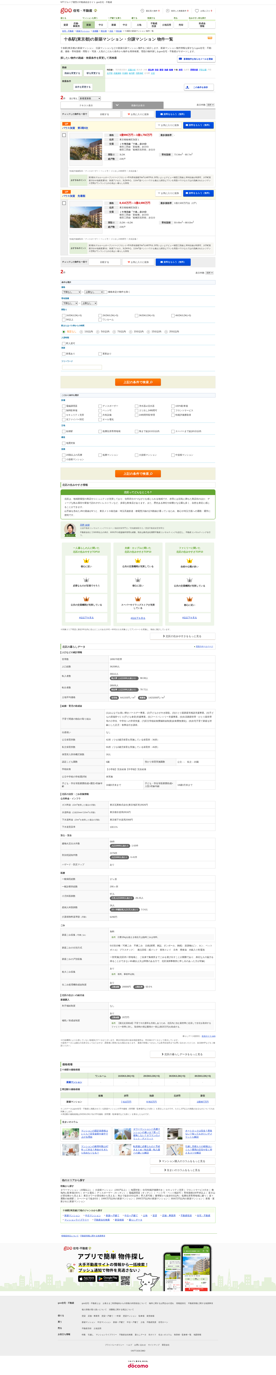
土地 (145, 1215)
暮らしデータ (135, 1220)
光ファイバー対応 (75, 419)
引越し (91, 1335)
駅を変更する (93, 73)
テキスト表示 (86, 105)
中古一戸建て (131, 1215)
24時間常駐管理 (147, 415)
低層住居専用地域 (111, 431)
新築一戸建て (112, 1215)
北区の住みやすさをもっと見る (183, 636)
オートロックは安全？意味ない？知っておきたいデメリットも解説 (198, 1133)
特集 (84, 1335)
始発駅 (69, 431)
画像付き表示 (138, 105)
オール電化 (108, 419)
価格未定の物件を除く (119, 292)
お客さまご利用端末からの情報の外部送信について (125, 1303)
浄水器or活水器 (146, 406)
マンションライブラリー (76, 1220)
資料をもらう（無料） (175, 114)
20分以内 (174, 331)
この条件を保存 (200, 87)
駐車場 (141, 1316)
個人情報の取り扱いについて (94, 1309)
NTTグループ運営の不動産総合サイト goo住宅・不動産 (86, 2)
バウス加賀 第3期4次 (75, 128)
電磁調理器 (71, 406)
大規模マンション (148, 455)
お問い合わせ (140, 1345)
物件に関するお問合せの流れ (161, 1303)
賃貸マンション (129, 1316)
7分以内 (121, 331)
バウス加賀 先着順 (73, 196)
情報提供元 (181, 1303)
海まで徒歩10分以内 (149, 431)
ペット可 (107, 410)
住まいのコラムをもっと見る (183, 1170)
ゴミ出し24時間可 (148, 410)
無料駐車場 (71, 410)
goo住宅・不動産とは (91, 1303)
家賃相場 (119, 1220)
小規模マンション (75, 459)
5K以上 (69, 319)
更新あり (107, 353)
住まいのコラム (165, 1335)
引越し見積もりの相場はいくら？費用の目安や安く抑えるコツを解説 (198, 1149)
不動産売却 (86, 1328)
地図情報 (197, 1335)
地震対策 (70, 443)
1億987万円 (203, 1101)
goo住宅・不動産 (66, 1303)
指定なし (72, 331)
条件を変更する (83, 87)
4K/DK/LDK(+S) (183, 315)
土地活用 (97, 1328)
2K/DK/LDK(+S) (110, 315)
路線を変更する (72, 73)
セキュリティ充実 (75, 415)
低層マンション (110, 455)
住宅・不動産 (203, 1215)
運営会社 (165, 1345)
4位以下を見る (86, 617)
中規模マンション (184, 455)
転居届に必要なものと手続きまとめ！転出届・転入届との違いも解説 (146, 1149)
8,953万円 (151, 1101)
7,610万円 (126, 1101)
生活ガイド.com (208, 1036)
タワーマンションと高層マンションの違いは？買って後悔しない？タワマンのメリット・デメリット (146, 1134)
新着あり (70, 353)
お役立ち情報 (64, 1334)
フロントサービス (184, 410)
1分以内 (88, 331)
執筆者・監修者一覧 (182, 1335)
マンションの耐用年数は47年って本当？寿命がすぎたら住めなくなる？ (94, 1149)
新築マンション (72, 1215)
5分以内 (105, 331)
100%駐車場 (181, 406)
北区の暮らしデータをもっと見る (183, 1054)
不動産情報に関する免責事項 (92, 1236)
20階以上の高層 (74, 455)
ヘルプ (129, 1345)
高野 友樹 (85, 525)
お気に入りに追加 (140, 114)
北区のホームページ (204, 646)
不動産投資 (186, 1215)
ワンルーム (108, 319)
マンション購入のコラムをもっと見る (183, 1161)
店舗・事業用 (169, 1215)
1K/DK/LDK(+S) (74, 315)
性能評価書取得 (183, 415)
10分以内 (139, 331)
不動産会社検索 (102, 1220)
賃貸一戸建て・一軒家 (111, 1316)
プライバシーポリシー (114, 1345)
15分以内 (156, 331)
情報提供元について (70, 1236)
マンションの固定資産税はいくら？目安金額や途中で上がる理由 (94, 1133)
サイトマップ (154, 1345)
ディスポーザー (110, 406)
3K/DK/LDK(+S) (147, 315)
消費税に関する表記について (121, 1309)
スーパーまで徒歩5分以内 (188, 431)
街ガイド (152, 1335)
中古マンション (93, 1215)
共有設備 (107, 415)
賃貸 (155, 1215)
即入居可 (70, 343)
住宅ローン (163, 1322)
